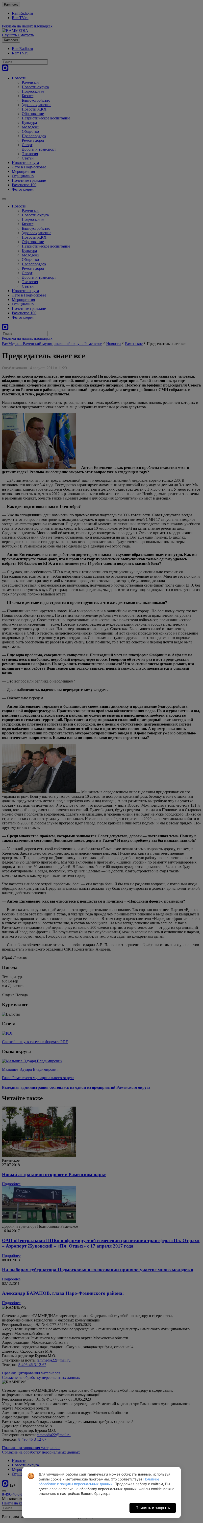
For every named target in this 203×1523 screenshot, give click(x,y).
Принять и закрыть (152, 1508)
